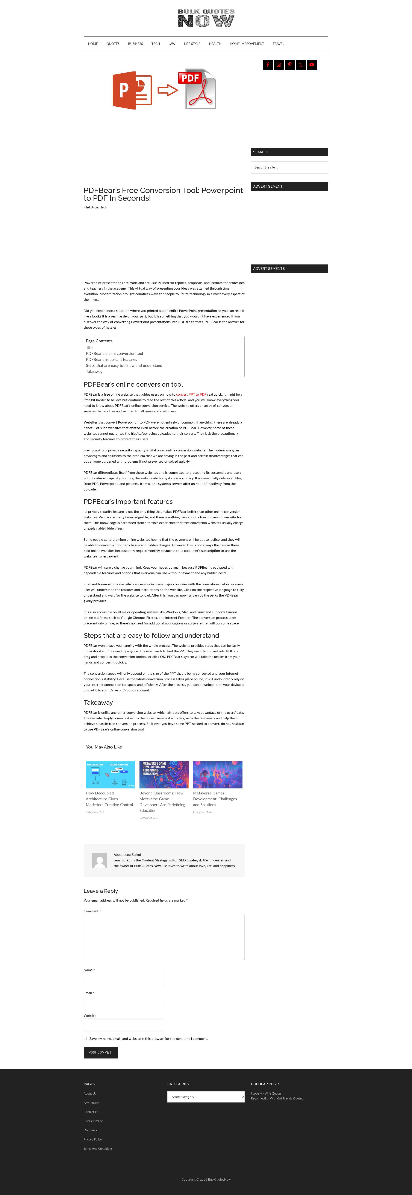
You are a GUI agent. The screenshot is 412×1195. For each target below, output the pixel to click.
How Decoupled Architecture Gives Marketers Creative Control (109, 799)
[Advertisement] (164, 155)
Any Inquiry (91, 1102)
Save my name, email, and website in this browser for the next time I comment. (148, 1038)
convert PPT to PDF (191, 394)
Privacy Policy (93, 1139)
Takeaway (94, 372)
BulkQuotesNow (219, 1179)
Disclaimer (90, 1130)
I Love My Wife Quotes (266, 1093)
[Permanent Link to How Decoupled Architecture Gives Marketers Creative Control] (110, 763)
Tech (104, 207)
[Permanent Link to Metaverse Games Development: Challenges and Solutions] (217, 763)
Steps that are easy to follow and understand (124, 365)
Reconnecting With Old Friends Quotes (277, 1098)
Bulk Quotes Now (206, 18)
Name (89, 970)
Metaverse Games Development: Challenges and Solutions (215, 799)
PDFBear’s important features (111, 359)
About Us (90, 1093)
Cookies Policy (93, 1121)
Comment (92, 911)
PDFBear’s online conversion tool (114, 353)
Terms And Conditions (98, 1148)
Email (89, 993)
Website (90, 1015)
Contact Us (91, 1112)
